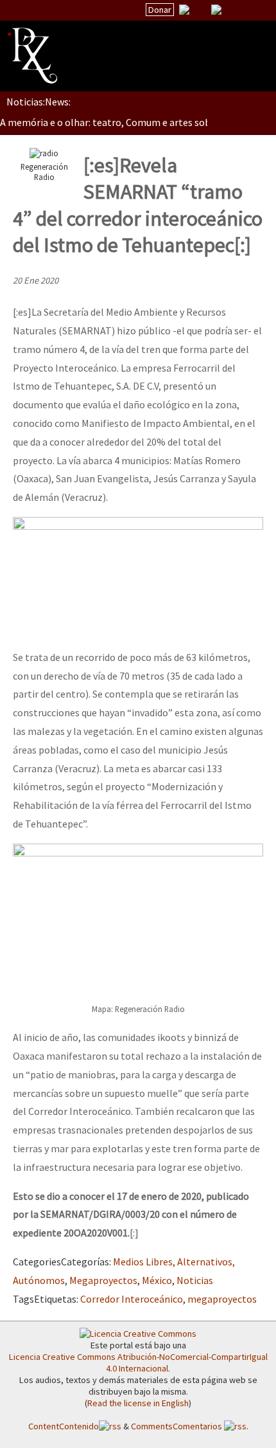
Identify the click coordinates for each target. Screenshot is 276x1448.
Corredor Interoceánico (131, 1298)
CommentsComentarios (177, 1426)
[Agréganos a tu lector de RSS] (254, 10)
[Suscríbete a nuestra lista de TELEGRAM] (216, 10)
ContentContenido (63, 1426)
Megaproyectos (103, 1280)
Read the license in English (138, 1403)
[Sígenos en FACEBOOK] (232, 10)
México (157, 1280)
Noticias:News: (38, 101)
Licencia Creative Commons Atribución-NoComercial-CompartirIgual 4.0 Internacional (138, 1362)
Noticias (195, 1280)
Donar (159, 9)
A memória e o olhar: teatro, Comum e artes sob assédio (122, 122)
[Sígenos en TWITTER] (200, 10)
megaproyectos (222, 1298)
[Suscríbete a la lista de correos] (184, 11)
